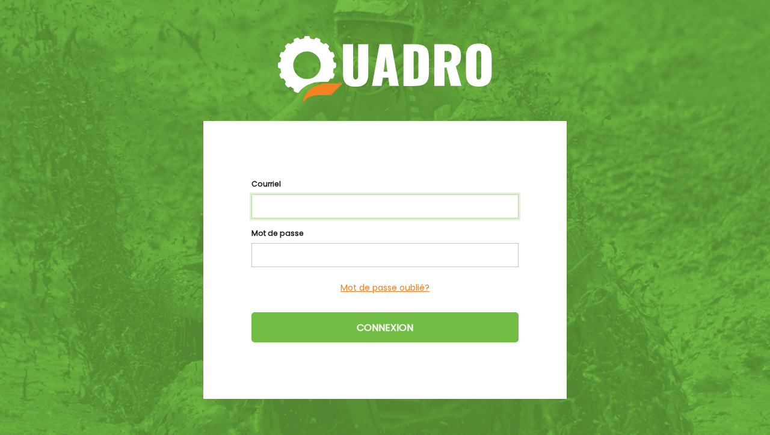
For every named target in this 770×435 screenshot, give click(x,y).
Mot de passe (277, 233)
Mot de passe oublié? (385, 288)
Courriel (266, 184)
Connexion (385, 328)
